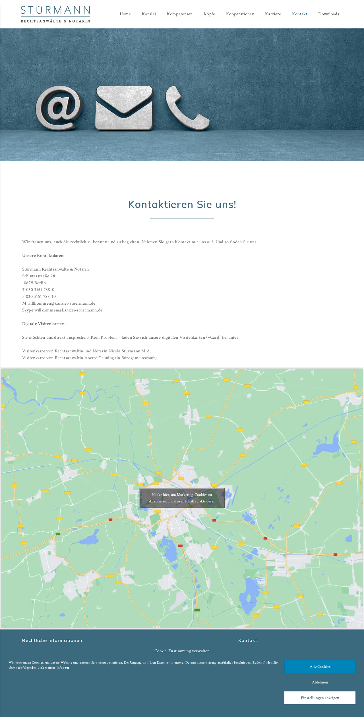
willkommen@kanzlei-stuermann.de (61, 303)
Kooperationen (240, 14)
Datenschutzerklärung (200, 662)
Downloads (328, 14)
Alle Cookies (320, 666)
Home (125, 14)
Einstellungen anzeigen (320, 698)
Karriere (273, 14)
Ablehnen (320, 682)
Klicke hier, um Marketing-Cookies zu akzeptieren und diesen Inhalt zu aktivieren (181, 498)
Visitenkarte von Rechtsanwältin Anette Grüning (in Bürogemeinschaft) (89, 358)
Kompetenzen (180, 14)
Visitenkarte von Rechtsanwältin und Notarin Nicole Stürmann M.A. (86, 351)
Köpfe (209, 14)
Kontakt (299, 14)
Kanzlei (149, 14)
